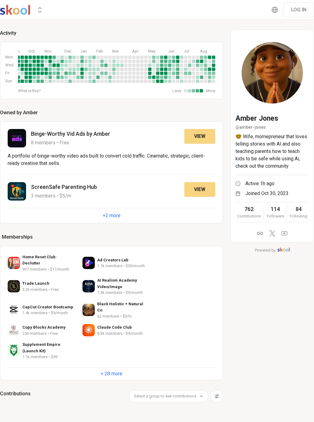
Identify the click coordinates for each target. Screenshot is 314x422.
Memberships (17, 237)
